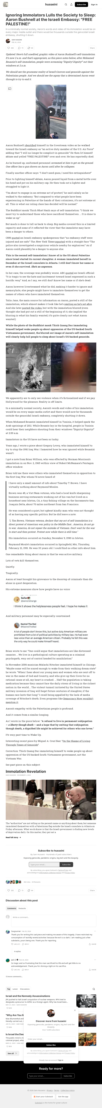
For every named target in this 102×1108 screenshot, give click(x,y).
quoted (16, 237)
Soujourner (16, 931)
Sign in (94, 4)
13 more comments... (14, 976)
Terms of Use (63, 1051)
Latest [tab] (15, 989)
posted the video (32, 307)
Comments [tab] (11, 908)
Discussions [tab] (24, 989)
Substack (38, 1103)
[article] (51, 1002)
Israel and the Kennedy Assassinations (28, 996)
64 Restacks (36, 882)
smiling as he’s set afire (78, 304)
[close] (75, 1010)
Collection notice (68, 1090)
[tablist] (16, 908)
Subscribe (81, 4)
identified (30, 145)
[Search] (65, 4)
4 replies (17, 951)
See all (11, 1053)
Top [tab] (8, 989)
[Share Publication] (71, 4)
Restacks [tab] (22, 908)
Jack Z (13, 959)
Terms (56, 1090)
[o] (51, 111)
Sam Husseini (17, 40)
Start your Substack (44, 1096)
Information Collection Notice (50, 1053)
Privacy (50, 1090)
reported (60, 241)
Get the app (63, 1096)
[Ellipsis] (95, 931)
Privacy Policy (70, 1053)
